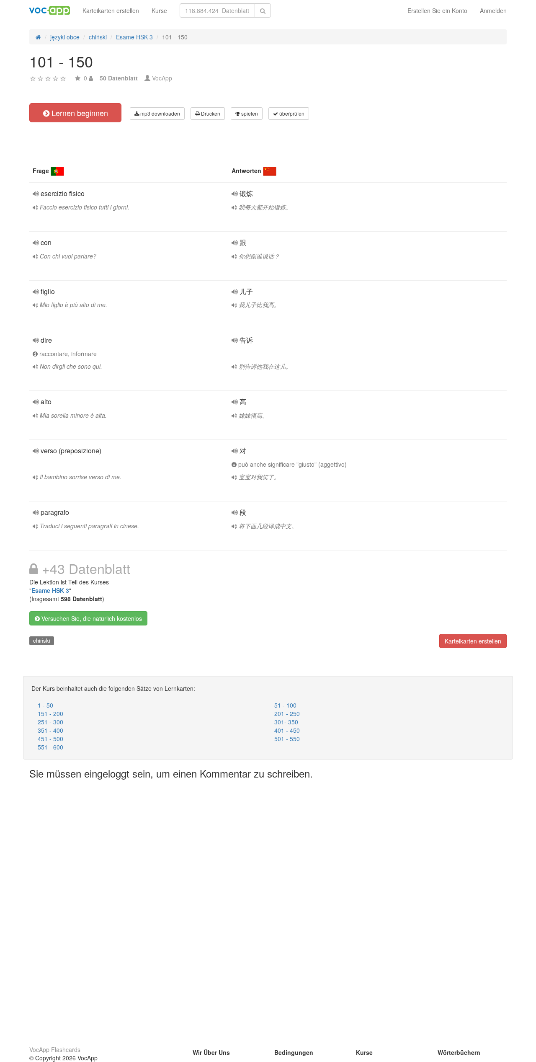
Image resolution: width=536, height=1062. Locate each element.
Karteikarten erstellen (110, 10)
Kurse (159, 10)
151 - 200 (50, 713)
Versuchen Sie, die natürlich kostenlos (91, 618)
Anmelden (493, 10)
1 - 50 (45, 705)
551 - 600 (50, 747)
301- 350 (286, 722)
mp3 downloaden (159, 113)
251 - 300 (50, 722)
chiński (41, 640)
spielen (249, 113)
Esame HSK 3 (50, 590)
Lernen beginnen (78, 112)
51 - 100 (285, 705)
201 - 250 (287, 713)
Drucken (210, 113)
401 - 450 (287, 730)
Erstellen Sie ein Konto (437, 10)
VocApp (162, 78)
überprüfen (291, 113)
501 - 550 (287, 738)
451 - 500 (50, 738)
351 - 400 (50, 730)
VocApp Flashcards (54, 1049)
